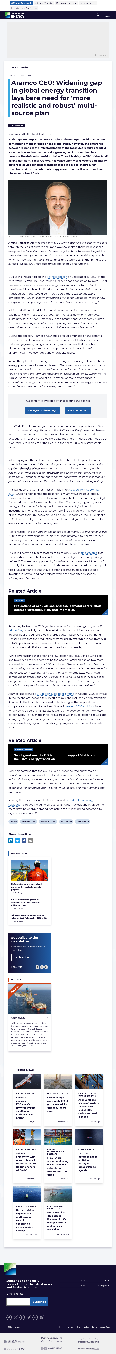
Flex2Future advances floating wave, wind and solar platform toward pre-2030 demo (57, 1166)
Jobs (82, 1285)
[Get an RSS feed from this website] (41, 1317)
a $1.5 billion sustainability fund (54, 693)
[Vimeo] (28, 1317)
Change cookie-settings (42, 410)
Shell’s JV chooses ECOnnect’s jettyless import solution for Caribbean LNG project (25, 1107)
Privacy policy (83, 1327)
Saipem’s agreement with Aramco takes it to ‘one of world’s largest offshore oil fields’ (26, 1162)
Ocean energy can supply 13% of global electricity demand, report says (57, 1104)
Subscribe (22, 957)
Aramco (13, 822)
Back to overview (20, 67)
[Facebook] (37, 967)
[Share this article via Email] (30, 840)
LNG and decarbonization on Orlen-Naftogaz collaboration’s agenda (88, 1162)
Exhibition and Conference (24, 8)
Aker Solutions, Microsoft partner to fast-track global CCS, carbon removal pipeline (88, 1108)
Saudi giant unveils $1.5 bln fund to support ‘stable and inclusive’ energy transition (55, 757)
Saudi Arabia (66, 822)
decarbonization (28, 822)
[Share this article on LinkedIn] (10, 840)
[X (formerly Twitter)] (15, 1317)
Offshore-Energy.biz (21, 3)
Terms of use (97, 1327)
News (82, 1280)
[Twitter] (42, 967)
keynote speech (57, 276)
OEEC (107, 1280)
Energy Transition (48, 822)
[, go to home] (14, 15)
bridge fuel (15, 630)
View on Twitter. (77, 410)
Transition (16, 125)
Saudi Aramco (82, 822)
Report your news (66, 1327)
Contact (106, 1327)
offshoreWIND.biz (44, 3)
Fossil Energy (26, 75)
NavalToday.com (88, 3)
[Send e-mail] (35, 1317)
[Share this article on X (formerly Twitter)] (17, 840)
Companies (104, 1285)
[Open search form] (98, 15)
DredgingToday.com (66, 3)
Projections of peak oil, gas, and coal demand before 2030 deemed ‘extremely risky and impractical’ (57, 608)
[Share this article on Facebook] (24, 840)
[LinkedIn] (46, 967)
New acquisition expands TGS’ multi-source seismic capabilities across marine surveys (25, 1220)
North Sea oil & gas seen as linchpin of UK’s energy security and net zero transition (56, 1221)
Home (11, 75)
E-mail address (14, 1293)
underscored (89, 552)
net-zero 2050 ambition (80, 706)
